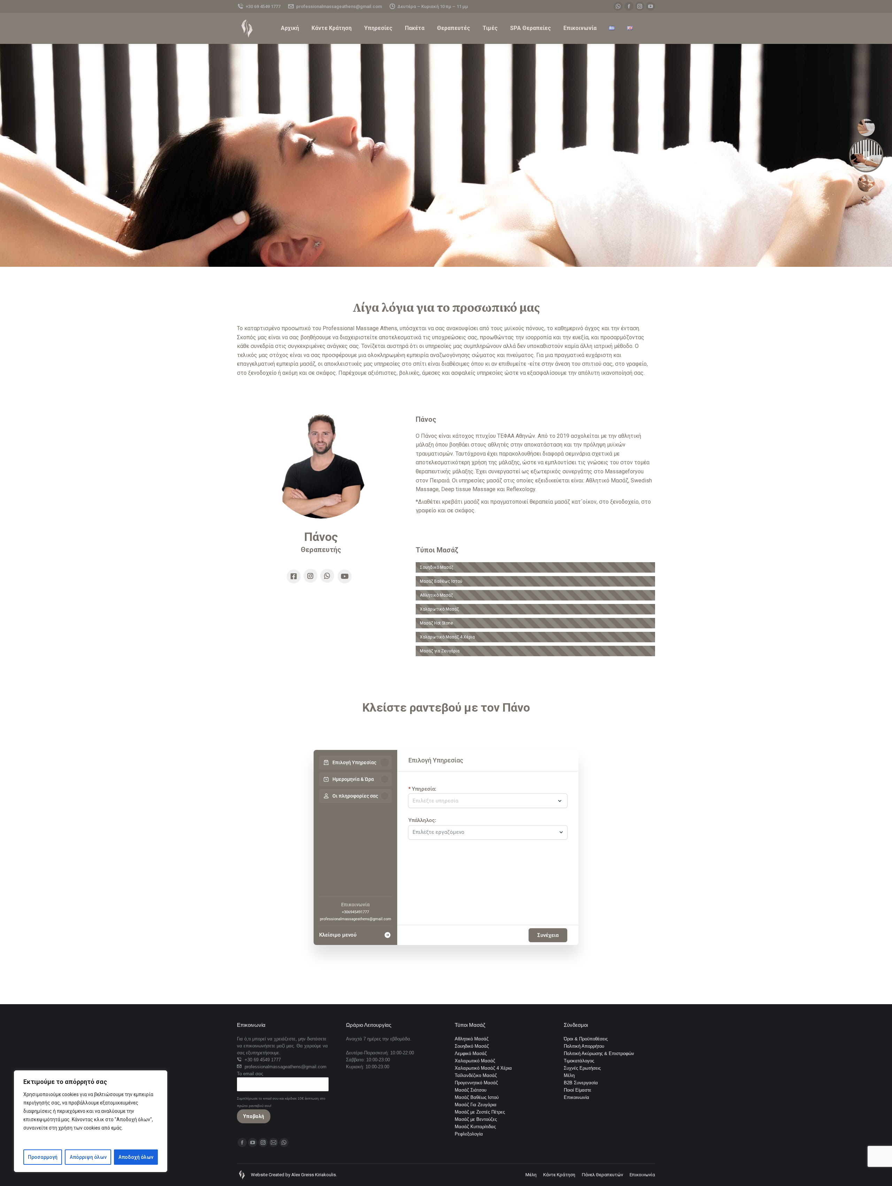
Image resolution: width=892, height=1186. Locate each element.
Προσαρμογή (42, 1157)
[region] (90, 1121)
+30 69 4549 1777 (263, 6)
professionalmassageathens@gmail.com (339, 6)
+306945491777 (355, 912)
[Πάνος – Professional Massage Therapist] (321, 466)
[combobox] (484, 831)
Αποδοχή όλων (135, 1157)
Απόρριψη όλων (88, 1157)
